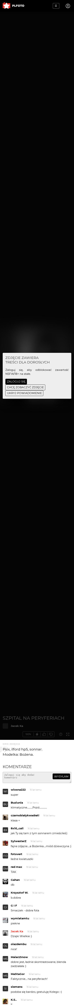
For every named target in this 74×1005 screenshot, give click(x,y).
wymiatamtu (20, 918)
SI (5, 988)
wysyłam (61, 776)
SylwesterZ (18, 841)
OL (5, 946)
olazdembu (18, 944)
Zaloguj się (16, 381)
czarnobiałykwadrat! (25, 815)
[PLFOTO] (13, 6)
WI (5, 791)
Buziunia (17, 802)
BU (5, 804)
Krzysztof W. (19, 892)
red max (16, 867)
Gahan (15, 880)
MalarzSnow (19, 957)
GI (5, 907)
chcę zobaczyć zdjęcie (25, 387)
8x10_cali (17, 828)
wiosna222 (18, 789)
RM (5, 868)
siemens (16, 986)
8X (5, 830)
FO (5, 856)
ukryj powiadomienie (24, 393)
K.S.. (14, 999)
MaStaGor (18, 974)
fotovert (16, 854)
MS (5, 959)
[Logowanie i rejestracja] (68, 6)
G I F (14, 905)
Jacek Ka (17, 931)
